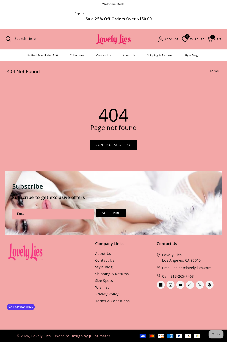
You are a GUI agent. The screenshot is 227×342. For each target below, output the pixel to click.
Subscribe (111, 213)
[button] (214, 39)
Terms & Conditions (112, 300)
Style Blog (104, 267)
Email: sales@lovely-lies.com (186, 267)
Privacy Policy (107, 294)
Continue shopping (113, 145)
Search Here (8, 39)
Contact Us (104, 260)
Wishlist (102, 287)
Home (214, 71)
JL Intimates (99, 335)
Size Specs (104, 280)
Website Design (69, 335)
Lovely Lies (41, 335)
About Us (103, 253)
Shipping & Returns (112, 273)
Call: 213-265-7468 (178, 276)
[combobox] (45, 39)
